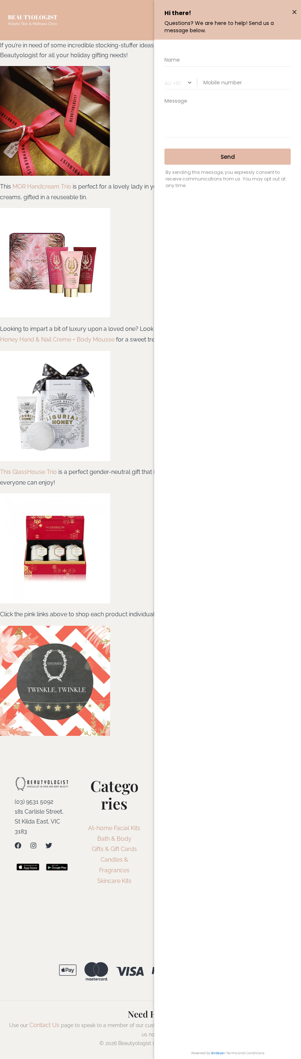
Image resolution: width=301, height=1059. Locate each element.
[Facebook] (18, 845)
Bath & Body (114, 838)
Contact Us (44, 1025)
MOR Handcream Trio (41, 186)
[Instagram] (33, 845)
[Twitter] (49, 845)
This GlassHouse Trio (28, 471)
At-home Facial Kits (114, 828)
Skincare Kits (114, 880)
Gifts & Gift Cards (114, 849)
